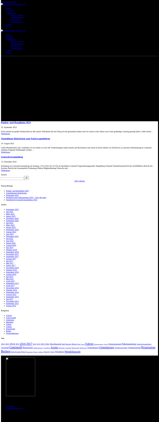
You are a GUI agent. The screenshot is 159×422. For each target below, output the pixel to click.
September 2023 (12, 230)
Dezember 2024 (12, 218)
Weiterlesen (5, 134)
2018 (34, 344)
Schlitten (40, 352)
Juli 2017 (9, 261)
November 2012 (12, 301)
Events (8, 26)
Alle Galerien (79, 181)
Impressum (10, 406)
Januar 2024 (11, 227)
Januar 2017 (11, 265)
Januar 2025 (11, 216)
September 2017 (12, 256)
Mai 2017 (10, 263)
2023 (43, 344)
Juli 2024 (9, 223)
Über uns (9, 11)
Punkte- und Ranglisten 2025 (17, 191)
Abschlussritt (55, 344)
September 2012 (12, 303)
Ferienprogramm (114, 344)
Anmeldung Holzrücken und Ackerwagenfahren (25, 138)
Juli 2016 (9, 277)
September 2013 (12, 297)
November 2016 (12, 268)
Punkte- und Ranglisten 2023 (16, 122)
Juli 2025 (9, 212)
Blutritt (74, 344)
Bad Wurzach (66, 344)
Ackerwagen (11, 318)
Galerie (9, 24)
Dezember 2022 (12, 236)
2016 (23, 343)
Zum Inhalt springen (9, 2)
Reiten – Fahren (17, 15)
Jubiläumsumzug (38, 348)
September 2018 (12, 252)
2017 (29, 343)
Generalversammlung (12, 157)
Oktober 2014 (11, 290)
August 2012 (11, 306)
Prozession (148, 347)
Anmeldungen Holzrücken (16, 193)
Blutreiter (9, 322)
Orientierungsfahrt (121, 348)
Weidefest (59, 351)
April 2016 (10, 281)
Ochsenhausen (93, 348)
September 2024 (12, 221)
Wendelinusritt (72, 351)
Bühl (78, 344)
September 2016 (12, 272)
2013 (7, 344)
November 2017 (12, 254)
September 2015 (12, 283)
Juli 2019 (9, 248)
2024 (47, 344)
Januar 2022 (11, 243)
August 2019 (11, 245)
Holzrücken (15, 20)
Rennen (35, 352)
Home (8, 8)
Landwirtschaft (17, 22)
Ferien (106, 344)
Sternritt (47, 352)
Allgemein (10, 320)
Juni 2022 (10, 241)
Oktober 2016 (11, 270)
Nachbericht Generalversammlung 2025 (21, 200)
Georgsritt (5, 348)
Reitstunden (29, 352)
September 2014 (12, 292)
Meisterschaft (75, 348)
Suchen (4, 175)
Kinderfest (62, 348)
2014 (12, 344)
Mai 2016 (10, 279)
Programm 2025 (12, 195)
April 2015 (10, 286)
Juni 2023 (10, 234)
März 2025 (10, 214)
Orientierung (106, 347)
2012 (3, 344)
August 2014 (11, 295)
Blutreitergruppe (17, 17)
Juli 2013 (9, 299)
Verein (52, 352)
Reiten (8, 331)
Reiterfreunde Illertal (18, 352)
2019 (38, 344)
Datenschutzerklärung (14, 408)
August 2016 (11, 274)
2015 (17, 344)
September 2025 (12, 209)
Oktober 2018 (11, 250)
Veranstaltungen (12, 333)
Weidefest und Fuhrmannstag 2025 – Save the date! (26, 198)
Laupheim (68, 348)
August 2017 (11, 259)
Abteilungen (11, 13)
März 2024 (10, 225)
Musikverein (83, 348)
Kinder (54, 347)
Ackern (9, 315)
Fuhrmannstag (129, 344)
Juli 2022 (9, 239)
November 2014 (12, 288)
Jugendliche (47, 348)
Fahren (8, 324)
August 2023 (11, 232)
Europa (83, 344)
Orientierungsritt (134, 348)
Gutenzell (15, 347)
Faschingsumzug (98, 344)
